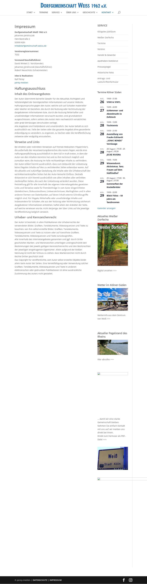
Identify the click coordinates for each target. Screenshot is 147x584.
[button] (6, 577)
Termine (101, 43)
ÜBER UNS (71, 12)
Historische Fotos (105, 72)
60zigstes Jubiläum (106, 31)
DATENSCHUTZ (40, 580)
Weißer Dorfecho (105, 37)
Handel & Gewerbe (106, 55)
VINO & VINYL (114, 102)
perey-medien (21, 82)
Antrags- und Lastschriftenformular (107, 80)
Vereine (101, 49)
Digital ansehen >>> (107, 270)
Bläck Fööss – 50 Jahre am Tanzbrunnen (115, 198)
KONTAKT (106, 12)
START (30, 12)
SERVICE (56, 12)
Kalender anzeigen (106, 208)
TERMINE (43, 12)
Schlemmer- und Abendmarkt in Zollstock (115, 113)
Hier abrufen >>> (105, 359)
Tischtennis (112, 125)
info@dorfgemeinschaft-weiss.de (30, 45)
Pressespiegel (104, 66)
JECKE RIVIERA (114, 154)
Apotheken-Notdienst (107, 61)
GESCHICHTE (89, 12)
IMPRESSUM (56, 580)
